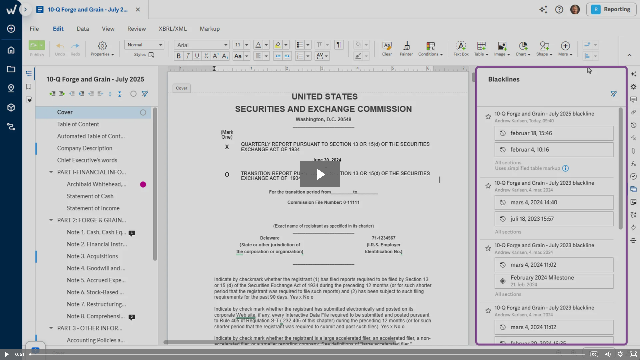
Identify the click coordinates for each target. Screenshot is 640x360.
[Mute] (607, 354)
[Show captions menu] (594, 354)
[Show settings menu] (620, 354)
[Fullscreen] (633, 354)
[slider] (307, 354)
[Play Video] (6, 354)
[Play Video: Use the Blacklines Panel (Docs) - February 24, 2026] (320, 175)
